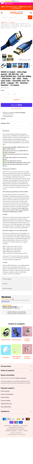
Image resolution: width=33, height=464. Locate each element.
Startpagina (4, 22)
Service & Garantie (7, 288)
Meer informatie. (6, 301)
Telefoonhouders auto (6, 403)
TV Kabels (11, 22)
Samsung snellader (5, 400)
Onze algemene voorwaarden (16, 427)
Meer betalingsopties (16, 108)
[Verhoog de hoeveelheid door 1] (15, 94)
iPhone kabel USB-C (6, 406)
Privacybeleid (24, 425)
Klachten (26, 430)
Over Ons (5, 283)
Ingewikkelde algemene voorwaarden (16, 429)
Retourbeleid (16, 425)
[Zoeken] (30, 17)
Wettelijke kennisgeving (10, 430)
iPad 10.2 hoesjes (5, 391)
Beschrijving (6, 131)
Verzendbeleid (7, 425)
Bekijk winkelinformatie (8, 116)
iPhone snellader (5, 397)
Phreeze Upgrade (7, 279)
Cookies (20, 430)
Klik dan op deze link (21, 378)
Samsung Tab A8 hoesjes (7, 394)
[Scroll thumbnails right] (30, 66)
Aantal (2, 90)
